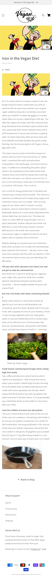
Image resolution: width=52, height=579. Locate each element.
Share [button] (7, 69)
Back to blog (27, 479)
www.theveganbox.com (22, 574)
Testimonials (10, 515)
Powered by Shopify (35, 574)
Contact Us (35, 549)
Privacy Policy (11, 509)
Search (8, 503)
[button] (3, 15)
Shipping (9, 520)
